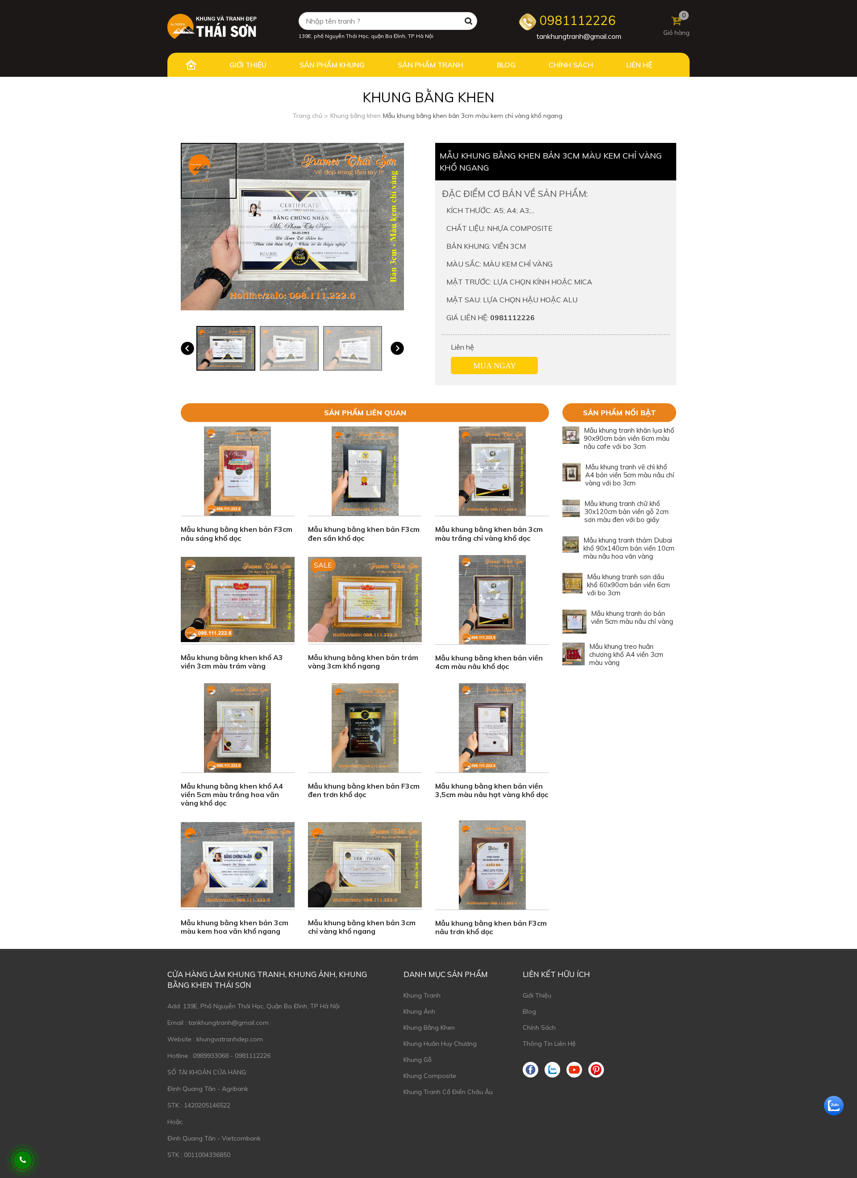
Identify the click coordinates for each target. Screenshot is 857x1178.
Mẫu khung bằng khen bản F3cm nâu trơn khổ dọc (491, 927)
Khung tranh (422, 995)
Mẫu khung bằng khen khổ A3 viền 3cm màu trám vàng (232, 661)
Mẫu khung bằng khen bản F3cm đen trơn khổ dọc (364, 790)
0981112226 (576, 20)
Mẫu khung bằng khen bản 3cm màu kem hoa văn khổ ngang (234, 927)
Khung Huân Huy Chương (440, 1044)
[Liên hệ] (23, 1160)
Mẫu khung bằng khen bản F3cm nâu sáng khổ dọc (236, 533)
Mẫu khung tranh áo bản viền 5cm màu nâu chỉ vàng (632, 617)
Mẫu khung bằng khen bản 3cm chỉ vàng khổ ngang (362, 927)
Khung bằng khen (429, 1027)
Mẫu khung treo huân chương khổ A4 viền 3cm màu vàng (626, 654)
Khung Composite (430, 1076)
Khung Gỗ (418, 1060)
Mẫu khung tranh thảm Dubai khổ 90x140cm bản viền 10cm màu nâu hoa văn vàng (628, 548)
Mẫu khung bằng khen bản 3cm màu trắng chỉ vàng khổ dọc (489, 533)
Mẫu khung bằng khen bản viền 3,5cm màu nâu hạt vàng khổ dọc (491, 790)
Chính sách (539, 1027)
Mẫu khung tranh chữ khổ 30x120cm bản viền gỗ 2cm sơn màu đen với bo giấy (626, 511)
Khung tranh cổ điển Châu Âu (448, 1092)
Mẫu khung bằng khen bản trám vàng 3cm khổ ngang (363, 661)
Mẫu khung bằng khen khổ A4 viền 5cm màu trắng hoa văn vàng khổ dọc (232, 794)
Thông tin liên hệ (549, 1044)
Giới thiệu (537, 995)
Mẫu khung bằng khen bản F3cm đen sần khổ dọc (364, 533)
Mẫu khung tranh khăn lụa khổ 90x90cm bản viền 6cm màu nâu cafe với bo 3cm (629, 438)
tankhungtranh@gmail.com (579, 36)
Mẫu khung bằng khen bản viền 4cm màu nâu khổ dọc (489, 662)
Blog (529, 1011)
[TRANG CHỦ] (191, 65)
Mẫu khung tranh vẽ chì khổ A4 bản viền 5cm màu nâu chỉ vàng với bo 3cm (629, 475)
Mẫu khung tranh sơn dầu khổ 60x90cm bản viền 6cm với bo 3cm (628, 584)
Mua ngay (494, 365)
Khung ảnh (419, 1011)
